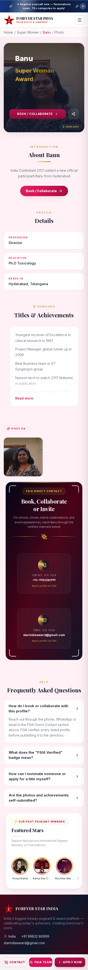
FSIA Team (43, 962)
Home (8, 32)
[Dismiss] (83, 6)
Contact (17, 962)
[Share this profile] (73, 114)
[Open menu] (79, 20)
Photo (59, 32)
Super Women (28, 32)
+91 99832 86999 (35, 936)
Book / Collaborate (35, 114)
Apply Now (72, 962)
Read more (24, 398)
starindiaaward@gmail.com (24, 943)
